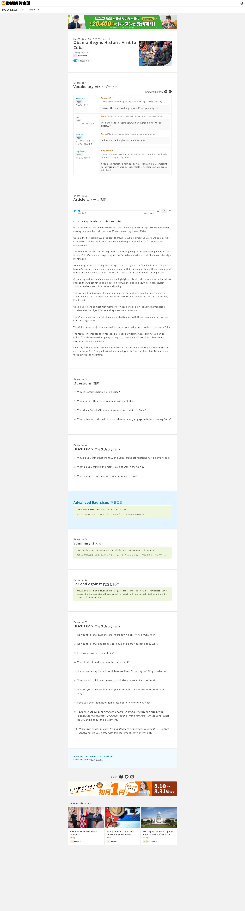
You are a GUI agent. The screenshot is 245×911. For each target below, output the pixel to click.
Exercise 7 (80, 622)
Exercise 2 (80, 195)
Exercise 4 (80, 445)
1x (164, 211)
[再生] (74, 210)
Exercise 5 (80, 539)
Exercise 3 (80, 379)
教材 (39, 9)
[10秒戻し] (158, 210)
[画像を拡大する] (155, 53)
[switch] (75, 60)
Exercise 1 (80, 82)
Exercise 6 (80, 580)
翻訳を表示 (84, 60)
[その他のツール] (170, 210)
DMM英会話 (78, 39)
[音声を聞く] (157, 108)
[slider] (79, 211)
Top (22, 9)
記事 (99, 759)
